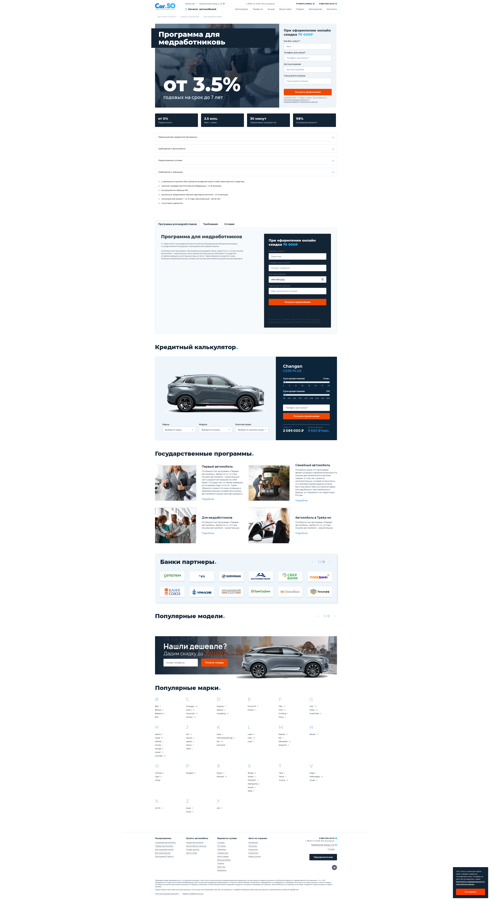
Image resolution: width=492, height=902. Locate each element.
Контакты (332, 9)
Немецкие (253, 849)
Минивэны (221, 870)
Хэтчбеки (221, 846)
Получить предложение (308, 92)
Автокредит (241, 9)
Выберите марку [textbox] (173, 429)
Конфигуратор (192, 849)
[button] (313, 562)
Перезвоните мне (323, 857)
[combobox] (179, 429)
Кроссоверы (223, 856)
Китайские (253, 842)
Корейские (253, 853)
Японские (252, 846)
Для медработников (164, 849)
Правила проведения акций (192, 894)
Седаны (221, 842)
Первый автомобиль (164, 846)
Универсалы (222, 853)
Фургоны (221, 867)
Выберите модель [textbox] (211, 429)
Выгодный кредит (163, 853)
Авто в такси (191, 853)
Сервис (300, 9)
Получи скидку (214, 662)
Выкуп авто (285, 9)
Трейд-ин (258, 9)
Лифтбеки (221, 849)
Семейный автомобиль (165, 842)
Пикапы (220, 863)
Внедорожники (224, 860)
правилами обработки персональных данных (301, 102)
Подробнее (208, 499)
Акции (271, 9)
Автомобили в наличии (196, 846)
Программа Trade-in (164, 856)
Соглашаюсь (470, 892)
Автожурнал (315, 9)
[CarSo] (170, 6)
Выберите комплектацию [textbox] (251, 429)
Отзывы (331, 849)
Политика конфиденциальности (167, 894)
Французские (254, 856)
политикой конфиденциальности (296, 100)
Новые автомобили (194, 842)
